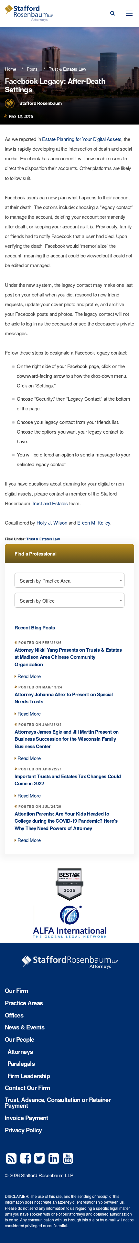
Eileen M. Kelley (93, 522)
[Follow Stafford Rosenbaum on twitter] (39, 1157)
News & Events (24, 1027)
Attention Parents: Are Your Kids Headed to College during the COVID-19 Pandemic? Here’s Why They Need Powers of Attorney (66, 821)
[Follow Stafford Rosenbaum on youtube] (68, 1157)
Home (10, 69)
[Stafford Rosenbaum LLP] (29, 13)
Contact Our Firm (27, 1088)
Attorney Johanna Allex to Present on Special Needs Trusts (64, 698)
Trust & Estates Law (67, 69)
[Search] (112, 13)
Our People (19, 1039)
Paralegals (21, 1064)
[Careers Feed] (11, 1157)
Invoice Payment (26, 1118)
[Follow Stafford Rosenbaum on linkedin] (53, 1157)
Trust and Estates (50, 503)
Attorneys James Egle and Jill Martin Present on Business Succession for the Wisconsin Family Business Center (67, 739)
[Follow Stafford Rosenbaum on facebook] (25, 1157)
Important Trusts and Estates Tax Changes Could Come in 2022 (68, 780)
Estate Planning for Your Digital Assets (81, 138)
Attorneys (20, 1052)
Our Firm (16, 991)
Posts (32, 69)
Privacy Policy (23, 1130)
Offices (14, 1015)
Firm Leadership (28, 1076)
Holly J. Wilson (52, 522)
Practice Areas (24, 1003)
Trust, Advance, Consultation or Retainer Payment (58, 1103)
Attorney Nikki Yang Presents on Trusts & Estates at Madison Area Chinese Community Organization (68, 657)
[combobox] (69, 580)
